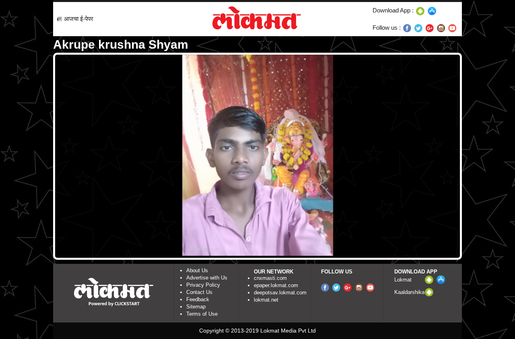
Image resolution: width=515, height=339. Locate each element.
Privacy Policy (203, 285)
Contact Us (199, 292)
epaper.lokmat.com (276, 285)
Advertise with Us (206, 277)
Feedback (197, 299)
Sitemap (196, 306)
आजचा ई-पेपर (78, 18)
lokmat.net (266, 299)
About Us (197, 270)
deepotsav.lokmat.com (280, 292)
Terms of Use (202, 313)
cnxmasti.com (270, 278)
